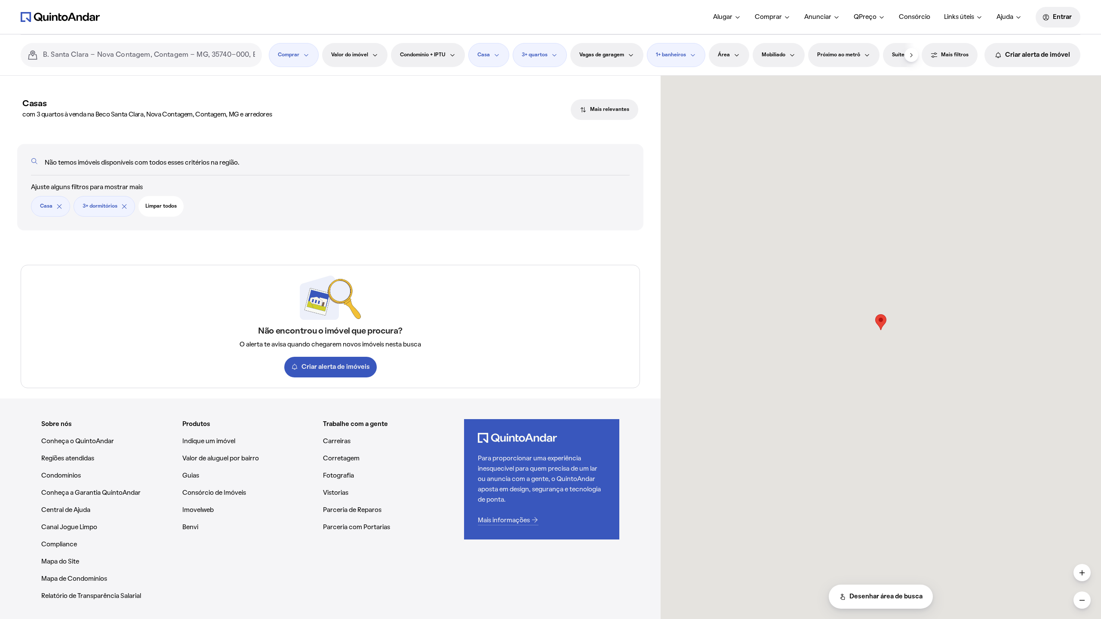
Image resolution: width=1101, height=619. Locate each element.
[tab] (604, 109)
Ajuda (1004, 17)
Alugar (722, 17)
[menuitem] (727, 17)
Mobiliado (773, 55)
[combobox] (149, 55)
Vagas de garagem (601, 55)
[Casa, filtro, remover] (59, 206)
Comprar (768, 17)
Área (724, 55)
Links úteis (959, 17)
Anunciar (817, 17)
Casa (483, 55)
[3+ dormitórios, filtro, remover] (124, 206)
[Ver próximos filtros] (911, 55)
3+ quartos (534, 55)
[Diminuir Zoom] (1082, 600)
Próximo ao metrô (838, 55)
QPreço (865, 17)
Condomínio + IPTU (423, 55)
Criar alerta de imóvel (1037, 55)
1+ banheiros (671, 55)
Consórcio (914, 17)
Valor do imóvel (349, 55)
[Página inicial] (60, 17)
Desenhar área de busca (886, 597)
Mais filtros (955, 55)
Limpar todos (161, 206)
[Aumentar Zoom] (1082, 572)
